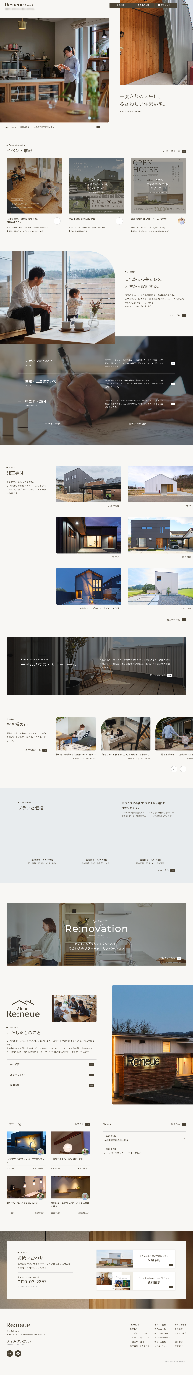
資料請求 (120, 7)
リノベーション (161, 1346)
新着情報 (178, 1346)
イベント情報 (160, 1324)
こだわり (134, 1329)
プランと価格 (160, 1342)
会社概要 (15, 1064)
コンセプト (174, 315)
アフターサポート (55, 424)
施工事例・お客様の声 (139, 1346)
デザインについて (140, 1333)
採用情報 (15, 1085)
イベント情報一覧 (171, 151)
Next (183, 769)
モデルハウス (143, 7)
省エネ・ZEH (138, 1342)
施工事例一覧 (173, 619)
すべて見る (163, 870)
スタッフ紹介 (17, 1075)
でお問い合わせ (167, 7)
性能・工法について (141, 1337)
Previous (174, 769)
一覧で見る (78, 1124)
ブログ (178, 1337)
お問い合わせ (180, 1324)
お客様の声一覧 (33, 750)
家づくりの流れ (138, 424)
